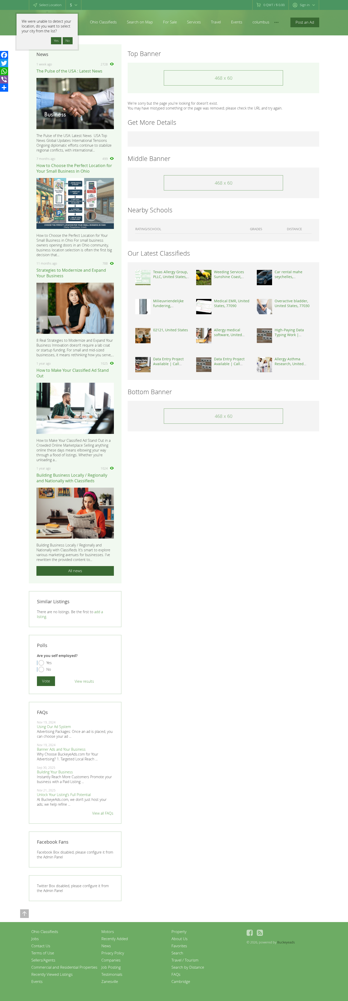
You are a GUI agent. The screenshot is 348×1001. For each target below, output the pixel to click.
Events (236, 21)
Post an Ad (305, 22)
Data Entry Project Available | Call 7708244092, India (168, 363)
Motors (107, 931)
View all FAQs (102, 813)
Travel (216, 21)
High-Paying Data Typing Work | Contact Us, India (289, 334)
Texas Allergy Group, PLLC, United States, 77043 (170, 276)
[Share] (4, 88)
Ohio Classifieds (103, 21)
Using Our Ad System (54, 726)
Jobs (35, 938)
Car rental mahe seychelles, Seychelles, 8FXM (289, 276)
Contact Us (40, 945)
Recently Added (114, 938)
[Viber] (4, 79)
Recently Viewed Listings (52, 974)
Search (177, 952)
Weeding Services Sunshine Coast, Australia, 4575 (229, 276)
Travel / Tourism (184, 960)
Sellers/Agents (43, 960)
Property (178, 931)
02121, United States (170, 329)
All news (75, 570)
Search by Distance (187, 967)
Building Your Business (55, 772)
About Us (179, 938)
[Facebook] (4, 55)
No (48, 669)
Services (194, 21)
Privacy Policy (112, 952)
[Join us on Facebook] (250, 933)
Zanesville (109, 981)
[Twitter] (4, 63)
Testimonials (111, 974)
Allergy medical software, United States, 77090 (228, 334)
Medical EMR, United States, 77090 (231, 303)
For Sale (170, 21)
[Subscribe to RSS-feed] (260, 933)
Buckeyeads (286, 942)
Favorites (179, 945)
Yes (49, 662)
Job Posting (111, 967)
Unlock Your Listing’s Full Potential (64, 794)
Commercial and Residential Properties (64, 967)
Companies (111, 960)
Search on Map (140, 21)
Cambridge (180, 981)
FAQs (175, 974)
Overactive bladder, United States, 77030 (292, 303)
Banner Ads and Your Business (61, 749)
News (106, 945)
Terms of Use (42, 952)
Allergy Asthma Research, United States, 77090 (289, 363)
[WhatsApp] (4, 71)
